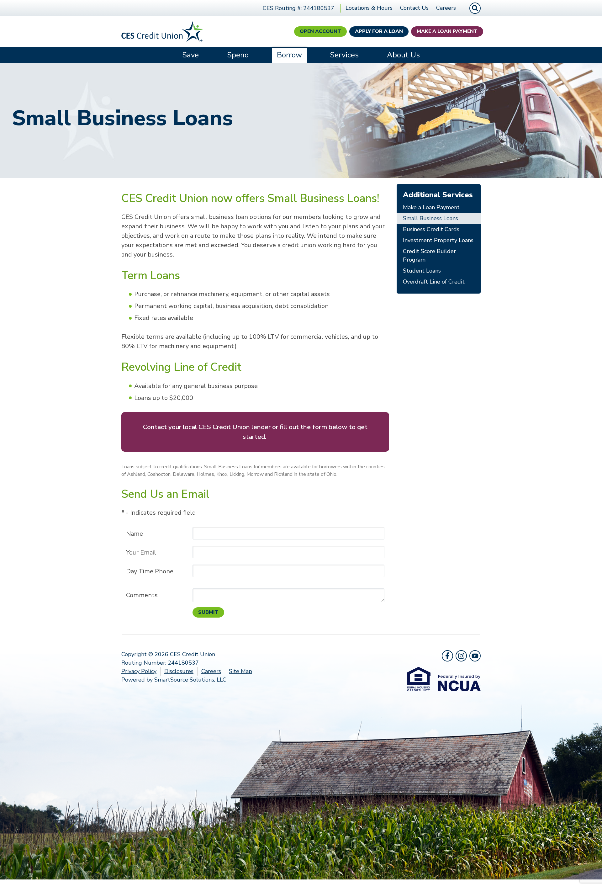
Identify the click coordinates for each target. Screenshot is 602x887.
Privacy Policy (138, 671)
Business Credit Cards (431, 229)
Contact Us (414, 8)
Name (134, 533)
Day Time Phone (149, 571)
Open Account (320, 31)
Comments (142, 595)
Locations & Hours (369, 8)
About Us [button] (403, 55)
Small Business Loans (430, 218)
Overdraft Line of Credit (434, 281)
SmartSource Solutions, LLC (190, 679)
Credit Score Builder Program (429, 255)
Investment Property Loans (438, 240)
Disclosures (178, 671)
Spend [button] (238, 55)
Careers (446, 8)
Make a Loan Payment (447, 31)
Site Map (240, 671)
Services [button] (344, 55)
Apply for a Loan (379, 31)
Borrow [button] (289, 55)
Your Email (141, 552)
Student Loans (422, 270)
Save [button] (190, 55)
